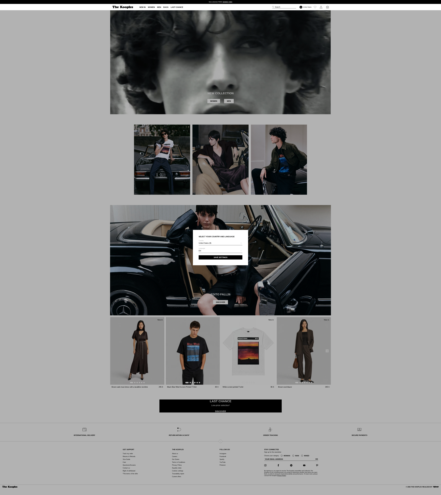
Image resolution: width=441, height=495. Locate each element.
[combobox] (220, 243)
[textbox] (220, 243)
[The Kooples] (123, 7)
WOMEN (223, 2)
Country (205, 242)
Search (277, 7)
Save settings (220, 257)
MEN (228, 2)
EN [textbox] (200, 251)
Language (202, 250)
